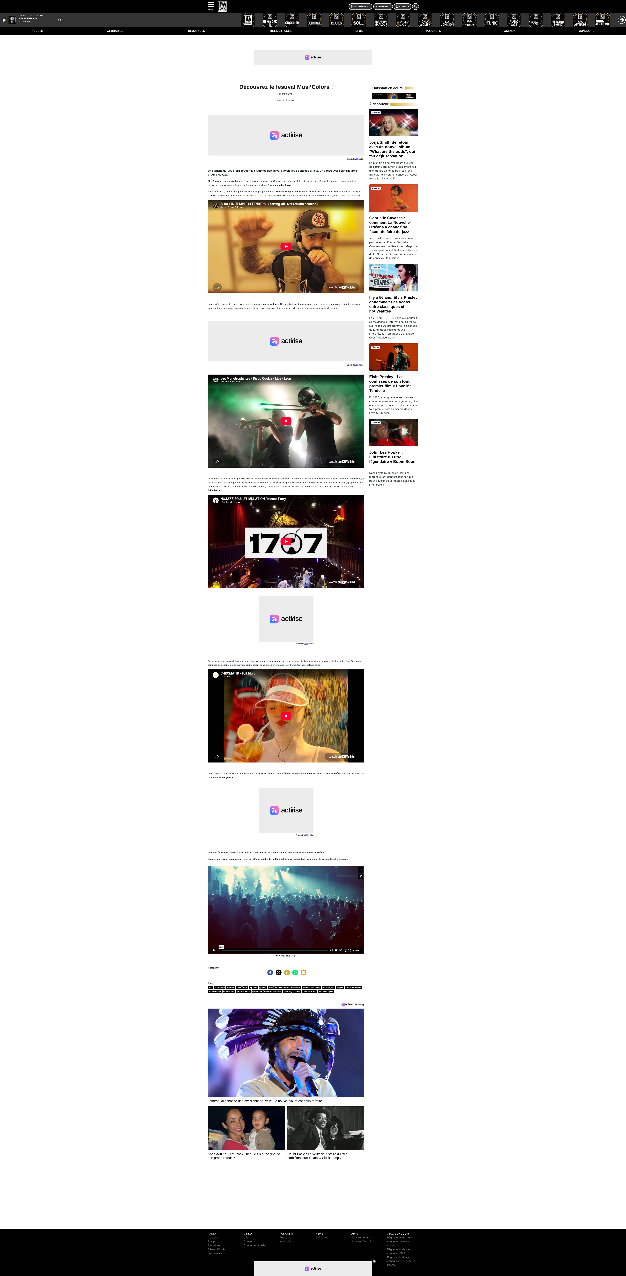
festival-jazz (328, 987)
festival (230, 987)
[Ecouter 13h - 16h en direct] (394, 95)
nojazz (340, 987)
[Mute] (59, 20)
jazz (211, 987)
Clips (247, 1237)
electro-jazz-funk (292, 991)
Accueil (38, 31)
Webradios (115, 31)
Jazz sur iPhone (361, 1237)
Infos (359, 31)
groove (262, 987)
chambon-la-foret (272, 991)
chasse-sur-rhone (311, 987)
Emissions (214, 1245)
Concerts (249, 1241)
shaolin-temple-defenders (287, 987)
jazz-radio (220, 987)
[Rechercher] (415, 6)
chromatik (257, 991)
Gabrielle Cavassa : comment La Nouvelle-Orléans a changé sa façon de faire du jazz (390, 225)
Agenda (510, 31)
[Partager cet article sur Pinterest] (286, 974)
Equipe (212, 1241)
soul (245, 987)
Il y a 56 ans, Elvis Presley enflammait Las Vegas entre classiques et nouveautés (393, 304)
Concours (586, 31)
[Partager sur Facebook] (269, 974)
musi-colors (229, 991)
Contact (213, 1237)
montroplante (243, 991)
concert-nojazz (326, 991)
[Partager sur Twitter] (278, 974)
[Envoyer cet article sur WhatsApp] (294, 974)
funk (270, 987)
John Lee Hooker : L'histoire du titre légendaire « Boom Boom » (393, 459)
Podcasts (433, 31)
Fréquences (195, 31)
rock (239, 987)
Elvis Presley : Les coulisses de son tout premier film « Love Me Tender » (390, 384)
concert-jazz (215, 991)
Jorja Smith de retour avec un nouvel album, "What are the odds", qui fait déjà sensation (392, 149)
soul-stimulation (353, 987)
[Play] (5, 20)
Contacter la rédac (255, 1245)
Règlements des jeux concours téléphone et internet (401, 1261)
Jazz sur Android (361, 1241)
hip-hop (253, 987)
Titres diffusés (280, 31)
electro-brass (309, 991)
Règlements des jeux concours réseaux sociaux (400, 1241)
